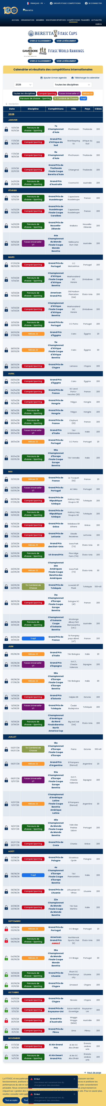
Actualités (96, 20)
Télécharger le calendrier (87, 77)
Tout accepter (11, 1100)
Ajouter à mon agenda (55, 77)
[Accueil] (10, 10)
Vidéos (98, 24)
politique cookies (32, 1094)
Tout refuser (29, 1100)
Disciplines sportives (56, 20)
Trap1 (83, 98)
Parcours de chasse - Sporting (35, 98)
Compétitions (73, 20)
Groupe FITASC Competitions (67, 3)
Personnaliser (47, 1100)
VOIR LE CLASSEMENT (40, 40)
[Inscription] (6, 958)
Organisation (27, 20)
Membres (40, 20)
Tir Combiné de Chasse (66, 98)
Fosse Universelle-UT (69, 93)
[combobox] (36, 3)
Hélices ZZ (88, 93)
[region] (63, 10)
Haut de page (94, 1072)
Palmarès (85, 20)
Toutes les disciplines (24, 93)
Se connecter (95, 3)
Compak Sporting (47, 93)
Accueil (15, 20)
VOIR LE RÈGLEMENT (66, 40)
